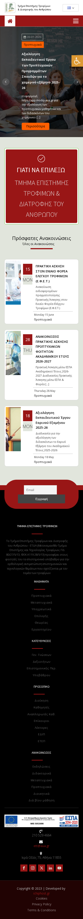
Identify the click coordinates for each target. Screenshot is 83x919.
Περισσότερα (35, 126)
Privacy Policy (41, 904)
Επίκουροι (41, 721)
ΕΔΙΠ (41, 734)
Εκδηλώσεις (41, 766)
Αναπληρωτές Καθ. (41, 714)
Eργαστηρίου (42, 629)
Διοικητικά (41, 794)
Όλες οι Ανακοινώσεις (38, 244)
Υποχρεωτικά (41, 609)
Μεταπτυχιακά (41, 602)
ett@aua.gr (41, 846)
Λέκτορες (41, 728)
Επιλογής (41, 616)
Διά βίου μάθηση (42, 800)
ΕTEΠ (41, 741)
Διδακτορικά (41, 773)
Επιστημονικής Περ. (41, 668)
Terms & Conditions (41, 910)
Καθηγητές (42, 707)
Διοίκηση (41, 700)
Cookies (41, 898)
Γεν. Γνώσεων (41, 655)
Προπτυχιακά (33, 45)
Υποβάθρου (41, 675)
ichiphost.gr (41, 893)
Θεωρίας (41, 623)
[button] (77, 61)
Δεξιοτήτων (41, 662)
